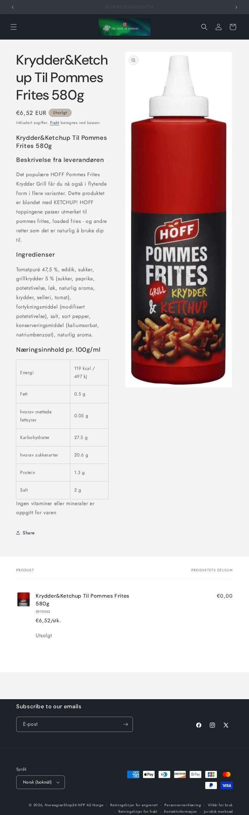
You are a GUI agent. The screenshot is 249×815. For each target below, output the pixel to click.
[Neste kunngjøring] (236, 7)
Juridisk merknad (218, 811)
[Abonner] (125, 724)
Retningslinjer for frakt (138, 811)
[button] (13, 27)
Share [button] (29, 532)
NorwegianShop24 (61, 805)
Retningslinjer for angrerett (134, 805)
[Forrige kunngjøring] (13, 7)
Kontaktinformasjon (180, 811)
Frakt (54, 123)
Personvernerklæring (182, 805)
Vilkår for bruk (220, 805)
